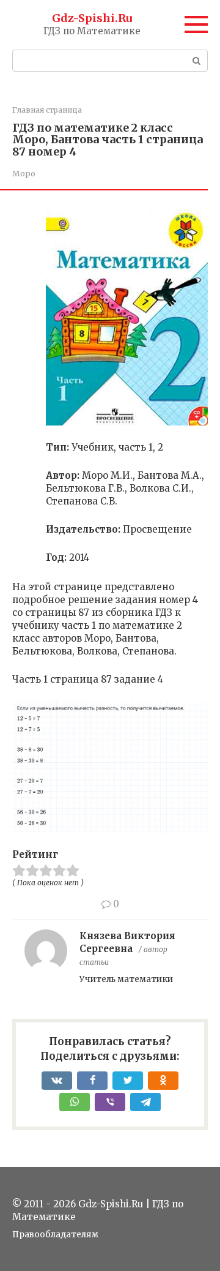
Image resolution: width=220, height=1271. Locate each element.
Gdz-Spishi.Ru (92, 18)
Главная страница (47, 109)
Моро (23, 173)
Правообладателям (55, 1234)
